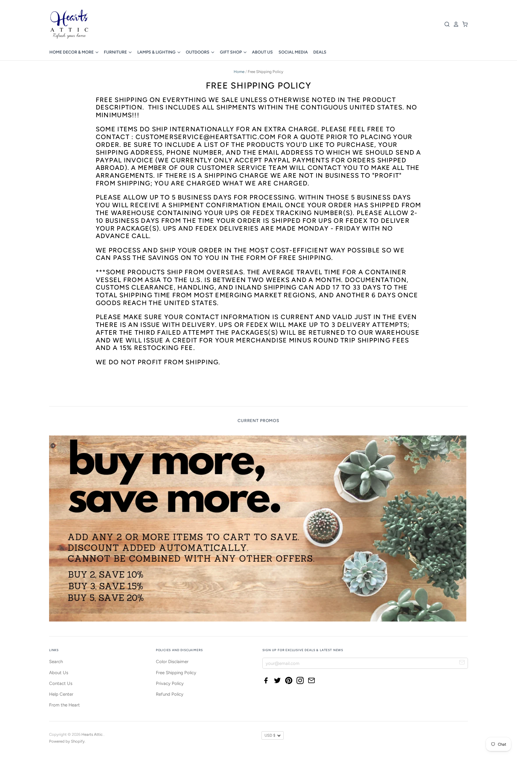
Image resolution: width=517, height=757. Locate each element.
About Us (262, 52)
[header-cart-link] (463, 24)
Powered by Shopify (67, 741)
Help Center (61, 694)
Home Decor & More (72, 52)
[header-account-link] (454, 24)
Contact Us (60, 683)
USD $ (269, 735)
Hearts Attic (92, 734)
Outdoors (198, 52)
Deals (319, 52)
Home (239, 71)
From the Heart (64, 705)
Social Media (293, 52)
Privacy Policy (170, 683)
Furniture (116, 52)
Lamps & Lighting (157, 52)
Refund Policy (169, 694)
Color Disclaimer (172, 661)
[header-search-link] (445, 24)
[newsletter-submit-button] (462, 663)
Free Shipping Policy (176, 672)
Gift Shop (231, 52)
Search (56, 661)
